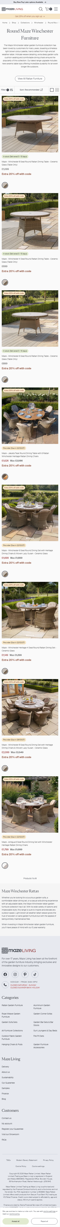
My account (7, 1123)
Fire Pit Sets (38, 1036)
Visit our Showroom (10, 1134)
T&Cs (8, 1160)
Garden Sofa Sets (9, 1022)
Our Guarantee (8, 1083)
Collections (25, 23)
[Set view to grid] (57, 89)
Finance (5, 1093)
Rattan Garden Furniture (12, 1005)
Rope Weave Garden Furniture (11, 1015)
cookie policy (14, 1214)
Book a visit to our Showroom (28, 2)
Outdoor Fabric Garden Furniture (12, 1037)
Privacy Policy (48, 1160)
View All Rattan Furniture (30, 78)
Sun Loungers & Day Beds (45, 1030)
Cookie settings (38, 1166)
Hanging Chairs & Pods (12, 1044)
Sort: (29, 89)
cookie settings (49, 1211)
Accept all (16, 1221)
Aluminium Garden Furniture (41, 1007)
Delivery (5, 1066)
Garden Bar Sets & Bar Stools (43, 1024)
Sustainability (8, 1077)
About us (6, 1072)
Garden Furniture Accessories (40, 1046)
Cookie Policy (21, 1166)
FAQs (4, 1139)
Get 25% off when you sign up (28, 16)
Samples (6, 1088)
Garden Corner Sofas (42, 1013)
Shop (14, 23)
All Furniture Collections (12, 1030)
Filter (4, 89)
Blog (4, 1099)
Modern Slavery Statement (26, 1160)
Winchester (38, 23)
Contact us (6, 1118)
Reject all (44, 1221)
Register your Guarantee (12, 1129)
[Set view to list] (51, 89)
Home (4, 23)
